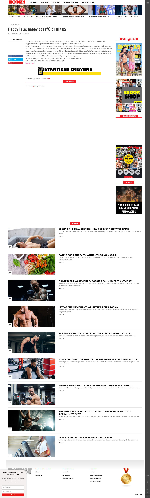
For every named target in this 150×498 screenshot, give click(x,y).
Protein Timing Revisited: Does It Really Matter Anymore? (96, 281)
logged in (34, 86)
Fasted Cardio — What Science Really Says (85, 437)
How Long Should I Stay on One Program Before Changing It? (98, 359)
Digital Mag (56, 2)
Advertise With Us (95, 481)
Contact (92, 472)
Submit (13, 495)
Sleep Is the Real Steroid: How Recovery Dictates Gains (94, 229)
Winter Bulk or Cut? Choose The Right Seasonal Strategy (96, 385)
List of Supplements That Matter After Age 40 (88, 307)
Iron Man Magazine (15, 39)
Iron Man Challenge (71, 2)
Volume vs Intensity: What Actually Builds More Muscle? (95, 333)
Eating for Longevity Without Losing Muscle (87, 255)
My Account (66, 475)
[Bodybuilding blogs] (126, 486)
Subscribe (33, 2)
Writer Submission (95, 478)
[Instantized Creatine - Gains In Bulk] (69, 75)
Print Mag (44, 2)
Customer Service (67, 478)
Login (48, 78)
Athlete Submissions (96, 475)
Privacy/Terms (138, 494)
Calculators (39, 475)
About (37, 472)
